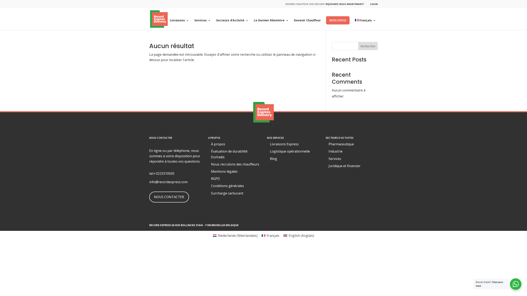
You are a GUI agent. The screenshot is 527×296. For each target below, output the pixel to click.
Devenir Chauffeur (307, 20)
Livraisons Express (284, 144)
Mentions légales (224, 171)
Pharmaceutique (341, 144)
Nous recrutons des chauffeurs (235, 164)
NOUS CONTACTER (169, 197)
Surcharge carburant (227, 193)
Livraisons (177, 20)
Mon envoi (337, 20)
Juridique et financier (344, 166)
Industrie (336, 151)
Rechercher (367, 46)
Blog (273, 158)
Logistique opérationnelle (290, 151)
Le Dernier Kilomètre (269, 20)
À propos (218, 144)
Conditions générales (227, 186)
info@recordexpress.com (168, 182)
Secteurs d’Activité (230, 20)
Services (200, 20)
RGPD (215, 178)
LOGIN (374, 4)
